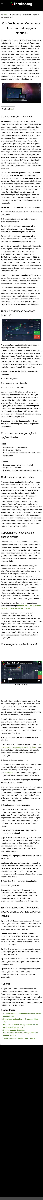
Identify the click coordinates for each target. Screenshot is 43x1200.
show (11, 109)
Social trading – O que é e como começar (19, 1038)
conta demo (9, 773)
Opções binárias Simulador (14, 1030)
